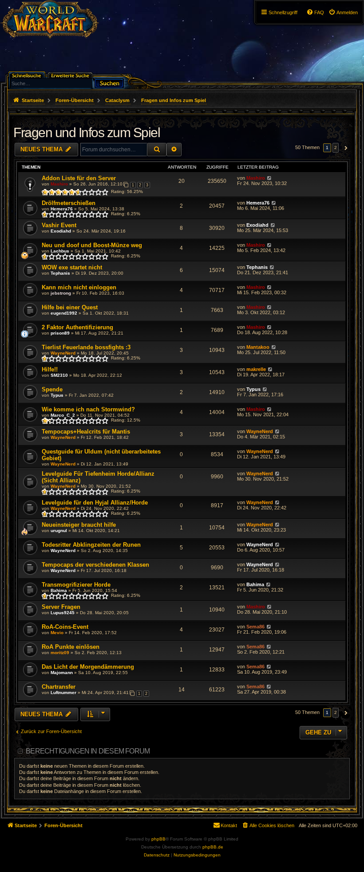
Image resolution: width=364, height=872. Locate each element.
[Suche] (109, 82)
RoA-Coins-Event (65, 626)
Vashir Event (59, 225)
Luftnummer (63, 692)
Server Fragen (61, 607)
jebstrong (61, 293)
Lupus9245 (63, 612)
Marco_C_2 (63, 415)
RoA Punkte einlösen (70, 646)
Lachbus (60, 251)
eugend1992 (64, 313)
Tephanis (60, 273)
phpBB (158, 838)
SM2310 (59, 375)
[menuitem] (343, 12)
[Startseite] (49, 24)
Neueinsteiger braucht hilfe (79, 524)
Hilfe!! (50, 369)
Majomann (62, 672)
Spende (52, 389)
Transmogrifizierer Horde (76, 584)
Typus (57, 395)
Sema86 (255, 626)
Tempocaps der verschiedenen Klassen (95, 564)
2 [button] (335, 147)
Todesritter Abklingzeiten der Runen (91, 544)
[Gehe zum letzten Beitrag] (269, 178)
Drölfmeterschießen (68, 203)
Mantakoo (257, 347)
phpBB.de (212, 846)
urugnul (59, 530)
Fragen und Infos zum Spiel (86, 132)
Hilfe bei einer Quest (70, 307)
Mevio (57, 632)
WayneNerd (63, 353)
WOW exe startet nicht (72, 267)
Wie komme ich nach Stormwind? (88, 409)
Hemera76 (62, 208)
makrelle (256, 369)
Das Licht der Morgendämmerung (88, 666)
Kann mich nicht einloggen (79, 287)
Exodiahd (61, 231)
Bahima (59, 590)
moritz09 (60, 652)
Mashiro (59, 184)
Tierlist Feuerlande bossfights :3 (86, 347)
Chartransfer (58, 686)
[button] (344, 148)
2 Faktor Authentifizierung (77, 327)
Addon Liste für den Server (79, 178)
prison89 (60, 333)
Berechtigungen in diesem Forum (88, 751)
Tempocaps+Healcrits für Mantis (86, 431)
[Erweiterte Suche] (71, 75)
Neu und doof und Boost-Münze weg (92, 245)
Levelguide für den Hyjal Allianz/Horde (95, 502)
